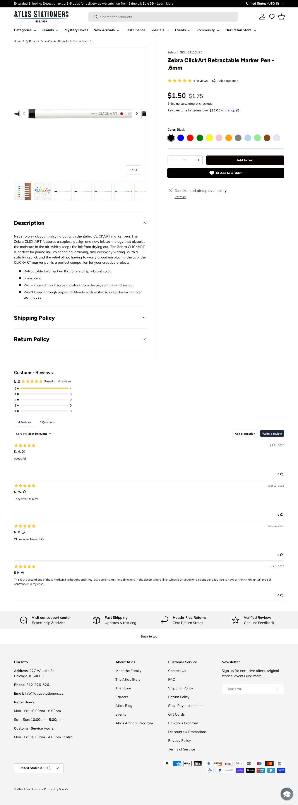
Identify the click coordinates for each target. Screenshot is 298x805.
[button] (281, 16)
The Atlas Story (128, 679)
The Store (123, 688)
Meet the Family (128, 670)
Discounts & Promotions (187, 732)
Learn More (165, 3)
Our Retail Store (238, 30)
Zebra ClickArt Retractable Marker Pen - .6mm (67, 41)
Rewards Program (183, 723)
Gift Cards (176, 714)
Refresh (180, 197)
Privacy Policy (179, 740)
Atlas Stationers (33, 789)
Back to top (149, 636)
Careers (121, 697)
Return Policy (179, 697)
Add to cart (245, 160)
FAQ (171, 679)
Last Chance (135, 30)
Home (17, 41)
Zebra (172, 52)
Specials (157, 30)
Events (180, 30)
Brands (48, 30)
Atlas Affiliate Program (134, 723)
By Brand (31, 41)
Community (206, 30)
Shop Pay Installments (186, 705)
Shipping (174, 104)
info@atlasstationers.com (46, 693)
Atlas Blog (123, 705)
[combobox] (163, 17)
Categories (23, 30)
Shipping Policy (180, 688)
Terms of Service (181, 749)
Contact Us (177, 670)
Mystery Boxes (76, 30)
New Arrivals (104, 30)
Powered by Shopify (56, 789)
